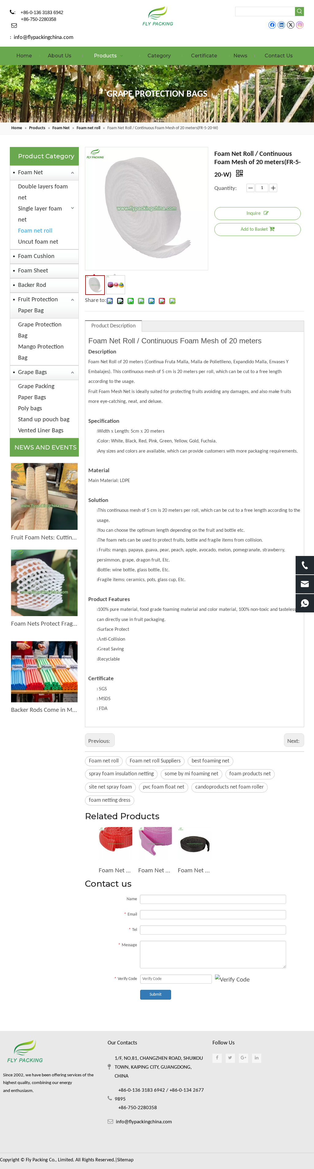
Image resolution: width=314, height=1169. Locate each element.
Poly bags (30, 409)
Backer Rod (32, 285)
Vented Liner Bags (40, 431)
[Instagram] (300, 25)
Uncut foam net (38, 242)
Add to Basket (254, 229)
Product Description (113, 326)
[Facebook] (272, 25)
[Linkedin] (281, 25)
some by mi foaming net (191, 774)
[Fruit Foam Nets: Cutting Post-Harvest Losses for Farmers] (44, 496)
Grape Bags (32, 372)
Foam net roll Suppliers (155, 761)
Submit (156, 994)
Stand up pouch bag (43, 420)
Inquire (254, 213)
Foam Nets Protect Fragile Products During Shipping (44, 624)
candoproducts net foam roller (229, 787)
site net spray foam (110, 787)
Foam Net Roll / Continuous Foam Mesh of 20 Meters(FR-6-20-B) (194, 870)
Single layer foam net (40, 214)
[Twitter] (290, 25)
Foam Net (30, 173)
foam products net (250, 774)
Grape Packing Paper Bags (36, 392)
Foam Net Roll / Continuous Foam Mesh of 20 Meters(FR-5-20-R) (115, 870)
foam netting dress (109, 800)
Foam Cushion (36, 256)
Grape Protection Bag (40, 330)
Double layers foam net (43, 192)
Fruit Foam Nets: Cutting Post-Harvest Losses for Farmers (44, 537)
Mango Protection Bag (41, 352)
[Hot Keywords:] (299, 11)
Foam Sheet (33, 271)
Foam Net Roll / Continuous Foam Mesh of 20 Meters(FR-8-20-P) (155, 870)
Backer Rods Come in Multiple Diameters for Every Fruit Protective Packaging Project (44, 710)
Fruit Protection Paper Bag (38, 305)
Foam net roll (35, 231)
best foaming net (210, 761)
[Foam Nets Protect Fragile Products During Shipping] (44, 583)
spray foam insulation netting (121, 774)
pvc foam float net (163, 787)
